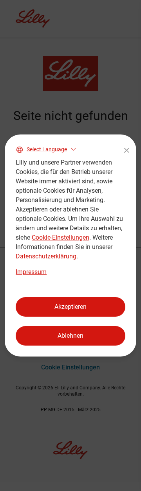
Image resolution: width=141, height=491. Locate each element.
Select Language (47, 149)
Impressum (31, 272)
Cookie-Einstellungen (60, 237)
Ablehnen (70, 335)
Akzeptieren (70, 306)
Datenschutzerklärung (46, 256)
